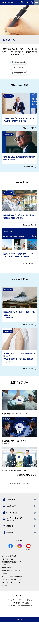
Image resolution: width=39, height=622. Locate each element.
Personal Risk (29, 325)
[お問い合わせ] (27, 2)
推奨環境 (4, 573)
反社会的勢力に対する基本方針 (11, 570)
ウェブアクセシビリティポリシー (11, 579)
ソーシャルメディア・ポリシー (11, 582)
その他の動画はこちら (26, 475)
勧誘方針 (4, 564)
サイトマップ (6, 585)
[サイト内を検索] (31, 2)
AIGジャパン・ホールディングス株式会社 (19, 600)
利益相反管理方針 (7, 567)
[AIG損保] (8, 2)
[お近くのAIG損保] (22, 2)
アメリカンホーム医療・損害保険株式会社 (19, 605)
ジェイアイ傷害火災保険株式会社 (19, 603)
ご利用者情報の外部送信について (11, 562)
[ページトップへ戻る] (19, 489)
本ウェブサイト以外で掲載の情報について (14, 576)
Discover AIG (29, 128)
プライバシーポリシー (8, 559)
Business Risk (29, 225)
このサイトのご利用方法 (9, 556)
